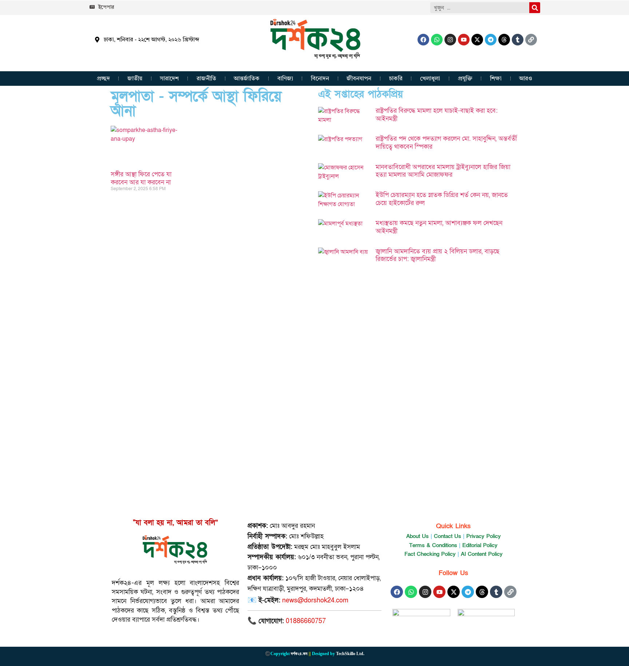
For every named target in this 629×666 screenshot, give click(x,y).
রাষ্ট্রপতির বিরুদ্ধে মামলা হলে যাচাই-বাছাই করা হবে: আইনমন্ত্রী (437, 115)
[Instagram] (450, 39)
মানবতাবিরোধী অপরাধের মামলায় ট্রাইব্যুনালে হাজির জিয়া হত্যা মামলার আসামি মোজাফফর (443, 171)
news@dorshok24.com (315, 600)
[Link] (531, 39)
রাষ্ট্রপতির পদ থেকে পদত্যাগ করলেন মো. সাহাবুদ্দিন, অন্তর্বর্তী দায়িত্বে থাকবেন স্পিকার (446, 143)
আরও (525, 78)
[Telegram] (491, 39)
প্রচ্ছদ (103, 78)
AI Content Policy (482, 554)
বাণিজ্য (285, 78)
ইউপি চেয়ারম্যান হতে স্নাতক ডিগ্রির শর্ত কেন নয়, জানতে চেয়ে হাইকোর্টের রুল (442, 199)
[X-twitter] (477, 39)
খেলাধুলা (430, 78)
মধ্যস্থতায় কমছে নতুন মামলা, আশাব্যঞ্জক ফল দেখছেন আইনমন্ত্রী (439, 227)
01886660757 (306, 621)
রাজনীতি (206, 78)
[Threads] (504, 39)
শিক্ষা (496, 78)
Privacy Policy (483, 536)
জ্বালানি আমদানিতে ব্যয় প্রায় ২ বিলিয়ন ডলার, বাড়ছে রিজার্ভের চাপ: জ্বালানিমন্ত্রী (437, 255)
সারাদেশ (169, 78)
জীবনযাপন (359, 78)
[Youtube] (464, 39)
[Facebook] (423, 39)
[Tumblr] (517, 39)
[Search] (534, 7)
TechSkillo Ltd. (350, 653)
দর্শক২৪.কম (299, 653)
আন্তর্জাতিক (247, 78)
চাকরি (396, 78)
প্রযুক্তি (465, 78)
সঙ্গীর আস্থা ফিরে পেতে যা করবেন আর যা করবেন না (141, 178)
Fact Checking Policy (430, 554)
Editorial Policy (480, 545)
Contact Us (447, 536)
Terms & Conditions (433, 545)
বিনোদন (320, 78)
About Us (417, 536)
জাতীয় (134, 78)
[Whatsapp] (437, 39)
